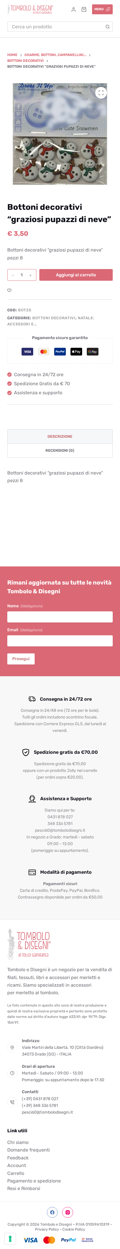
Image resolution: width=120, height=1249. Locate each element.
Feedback (18, 1158)
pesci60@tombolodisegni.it (47, 1112)
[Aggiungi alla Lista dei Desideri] (9, 290)
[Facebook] (52, 1212)
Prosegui (21, 658)
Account (16, 1165)
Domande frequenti (28, 1150)
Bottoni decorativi (53, 318)
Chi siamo (18, 1142)
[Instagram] (67, 1212)
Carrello (15, 1173)
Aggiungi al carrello (76, 275)
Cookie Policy (73, 1229)
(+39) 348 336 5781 (40, 1105)
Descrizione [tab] (59, 436)
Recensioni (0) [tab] (59, 450)
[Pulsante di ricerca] (107, 27)
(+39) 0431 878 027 (40, 1098)
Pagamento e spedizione (34, 1181)
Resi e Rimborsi (23, 1188)
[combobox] (55, 27)
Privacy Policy (47, 1229)
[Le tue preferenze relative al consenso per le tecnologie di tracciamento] (10, 1238)
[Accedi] (73, 9)
